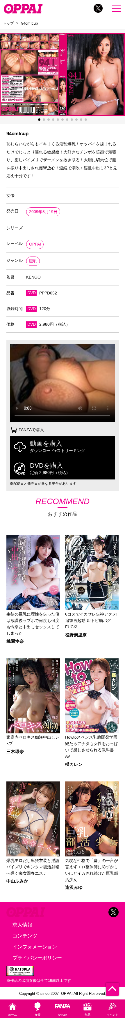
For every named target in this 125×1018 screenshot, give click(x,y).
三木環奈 (15, 752)
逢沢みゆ (74, 887)
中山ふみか (17, 881)
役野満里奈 (76, 635)
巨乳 (33, 261)
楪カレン (74, 764)
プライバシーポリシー (37, 958)
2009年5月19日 (43, 212)
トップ (8, 23)
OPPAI (35, 244)
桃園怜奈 (15, 641)
